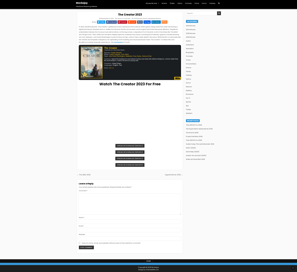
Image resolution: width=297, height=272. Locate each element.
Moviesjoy (82, 3)
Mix (165, 22)
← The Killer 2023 (83, 175)
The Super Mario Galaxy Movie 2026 (199, 129)
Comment (83, 191)
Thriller (172, 3)
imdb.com (111, 67)
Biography (190, 52)
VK (141, 22)
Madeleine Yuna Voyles (133, 56)
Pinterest (123, 22)
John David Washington (117, 56)
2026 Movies (190, 37)
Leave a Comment (123, 18)
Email (81, 226)
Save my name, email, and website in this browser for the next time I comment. (111, 243)
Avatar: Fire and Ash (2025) (196, 155)
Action (180, 3)
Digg (148, 22)
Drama (164, 3)
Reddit (133, 22)
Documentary (191, 64)
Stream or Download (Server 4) (130, 158)
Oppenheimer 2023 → (174, 175)
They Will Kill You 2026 (194, 125)
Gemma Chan (147, 56)
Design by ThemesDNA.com (148, 270)
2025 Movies (190, 33)
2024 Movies (190, 29)
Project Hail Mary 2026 (194, 136)
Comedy (188, 3)
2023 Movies (138, 19)
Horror (204, 3)
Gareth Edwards (116, 53)
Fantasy (212, 3)
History (188, 79)
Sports (188, 102)
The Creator (110, 48)
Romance (189, 94)
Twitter (102, 22)
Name (81, 217)
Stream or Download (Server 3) (130, 152)
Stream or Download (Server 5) (130, 165)
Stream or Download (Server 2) (130, 146)
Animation (190, 48)
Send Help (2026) (192, 152)
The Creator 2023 (130, 14)
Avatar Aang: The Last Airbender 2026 (200, 144)
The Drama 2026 (192, 133)
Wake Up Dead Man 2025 (195, 159)
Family (188, 71)
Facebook (112, 22)
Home (148, 261)
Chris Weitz (125, 54)
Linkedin (157, 22)
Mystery (189, 90)
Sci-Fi (188, 98)
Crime (196, 3)
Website (82, 234)
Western (189, 113)
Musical (189, 87)
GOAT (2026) (191, 148)
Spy (187, 106)
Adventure (151, 19)
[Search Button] (219, 3)
